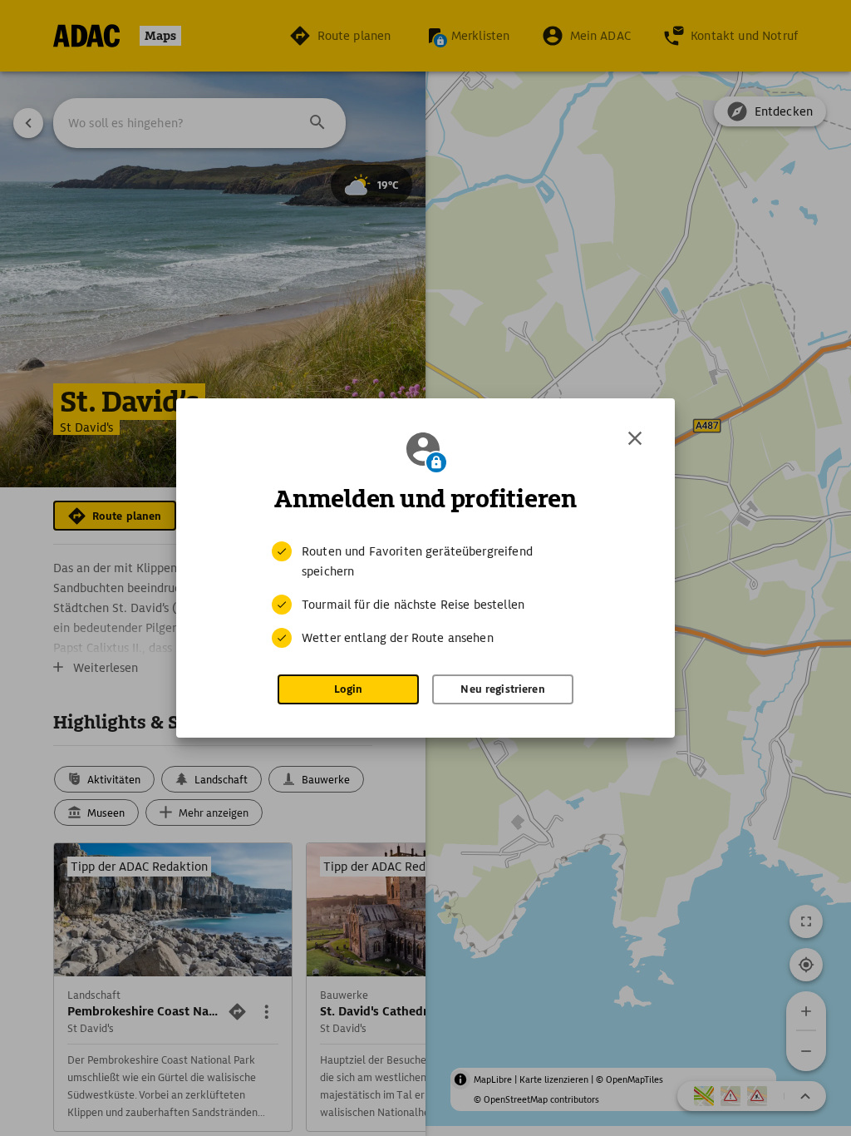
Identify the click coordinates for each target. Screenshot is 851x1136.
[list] (425, 594)
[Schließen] (635, 438)
